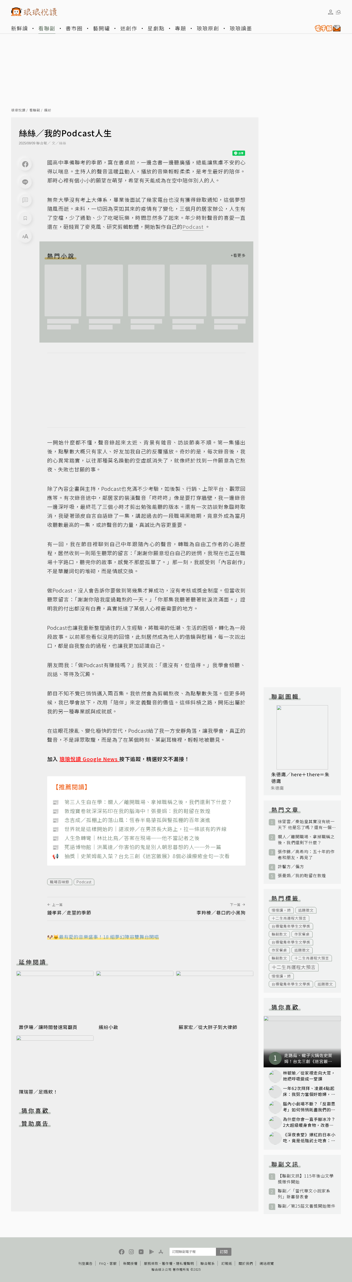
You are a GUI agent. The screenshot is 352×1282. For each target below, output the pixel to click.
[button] (25, 200)
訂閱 (224, 1251)
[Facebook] (25, 164)
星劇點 (156, 28)
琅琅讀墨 (241, 28)
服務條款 (151, 1263)
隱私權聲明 (185, 1263)
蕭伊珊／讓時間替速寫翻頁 (48, 1027)
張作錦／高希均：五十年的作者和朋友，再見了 (306, 854)
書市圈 (74, 28)
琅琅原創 (208, 28)
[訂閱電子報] (326, 28)
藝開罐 (101, 28)
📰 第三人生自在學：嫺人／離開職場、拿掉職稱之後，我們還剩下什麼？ (142, 802)
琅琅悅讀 (18, 110)
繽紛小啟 (108, 1027)
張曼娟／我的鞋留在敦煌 (302, 875)
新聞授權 (130, 1263)
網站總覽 (266, 1263)
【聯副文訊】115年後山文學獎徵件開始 (306, 1179)
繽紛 (47, 110)
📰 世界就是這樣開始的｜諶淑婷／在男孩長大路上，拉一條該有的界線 (139, 829)
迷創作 (128, 28)
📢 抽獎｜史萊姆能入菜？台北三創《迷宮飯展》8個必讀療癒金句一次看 (141, 856)
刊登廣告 (85, 1263)
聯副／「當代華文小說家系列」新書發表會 (304, 1194)
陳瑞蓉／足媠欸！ (38, 1091)
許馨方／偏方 (291, 866)
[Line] (25, 182)
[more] (238, 255)
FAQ (102, 1263)
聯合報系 (207, 1263)
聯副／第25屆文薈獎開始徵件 (307, 1206)
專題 (180, 28)
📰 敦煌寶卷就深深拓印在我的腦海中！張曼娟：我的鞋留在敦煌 (131, 811)
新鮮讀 (19, 28)
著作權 (167, 1263)
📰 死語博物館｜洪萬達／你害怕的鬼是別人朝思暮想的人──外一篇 (136, 847)
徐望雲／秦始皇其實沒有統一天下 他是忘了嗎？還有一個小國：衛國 (306, 824)
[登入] (330, 12)
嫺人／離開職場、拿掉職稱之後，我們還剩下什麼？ (306, 839)
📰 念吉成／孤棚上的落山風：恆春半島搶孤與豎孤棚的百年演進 (131, 820)
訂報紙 (226, 1263)
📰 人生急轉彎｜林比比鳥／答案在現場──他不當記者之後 (126, 838)
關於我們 (246, 1263)
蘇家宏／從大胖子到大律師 (208, 1027)
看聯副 (46, 28)
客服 (113, 1263)
